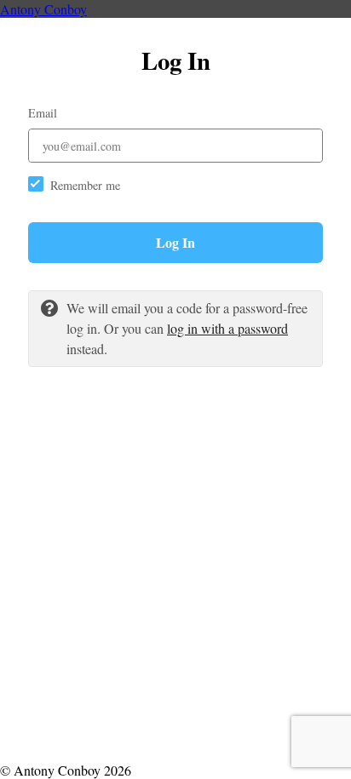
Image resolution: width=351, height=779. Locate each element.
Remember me (85, 185)
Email (42, 113)
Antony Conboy (43, 9)
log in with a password (227, 328)
